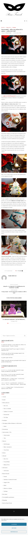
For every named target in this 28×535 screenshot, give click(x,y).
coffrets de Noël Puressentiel (9, 96)
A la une (4, 396)
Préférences (14, 531)
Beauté (4, 399)
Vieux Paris (6, 450)
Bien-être (6, 458)
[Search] (26, 21)
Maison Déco (7, 464)
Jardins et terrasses (8, 411)
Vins (5, 438)
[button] (2, 312)
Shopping (4, 500)
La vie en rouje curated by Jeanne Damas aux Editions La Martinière (12, 370)
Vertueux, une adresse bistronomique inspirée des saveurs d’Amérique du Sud (12, 354)
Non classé (4, 494)
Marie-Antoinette (8, 447)
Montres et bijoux (8, 488)
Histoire (4, 441)
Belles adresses (5, 402)
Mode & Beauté (5, 473)
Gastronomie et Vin (6, 432)
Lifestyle (4, 455)
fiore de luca (4, 374)
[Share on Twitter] (19, 270)
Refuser (14, 528)
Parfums (5, 491)
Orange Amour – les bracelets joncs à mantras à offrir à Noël (12, 379)
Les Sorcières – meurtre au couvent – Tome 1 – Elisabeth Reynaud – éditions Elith (13, 383)
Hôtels (3, 452)
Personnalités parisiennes (8, 497)
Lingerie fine (7, 482)
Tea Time (6, 417)
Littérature (5, 467)
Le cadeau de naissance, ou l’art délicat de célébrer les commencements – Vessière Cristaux (13, 345)
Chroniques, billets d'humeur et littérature (12, 423)
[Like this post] (16, 270)
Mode (5, 485)
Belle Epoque (7, 444)
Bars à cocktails (7, 408)
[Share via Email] (22, 270)
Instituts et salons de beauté (10, 479)
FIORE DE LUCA (5, 378)
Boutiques (4, 420)
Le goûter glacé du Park (6, 357)
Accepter (14, 524)
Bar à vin (6, 405)
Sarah (5, 426)
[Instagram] (24, 21)
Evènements (5, 429)
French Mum (7, 461)
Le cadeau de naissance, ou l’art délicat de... (14, 319)
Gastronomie (7, 435)
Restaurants (6, 414)
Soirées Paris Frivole (7, 503)
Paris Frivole (8, 33)
